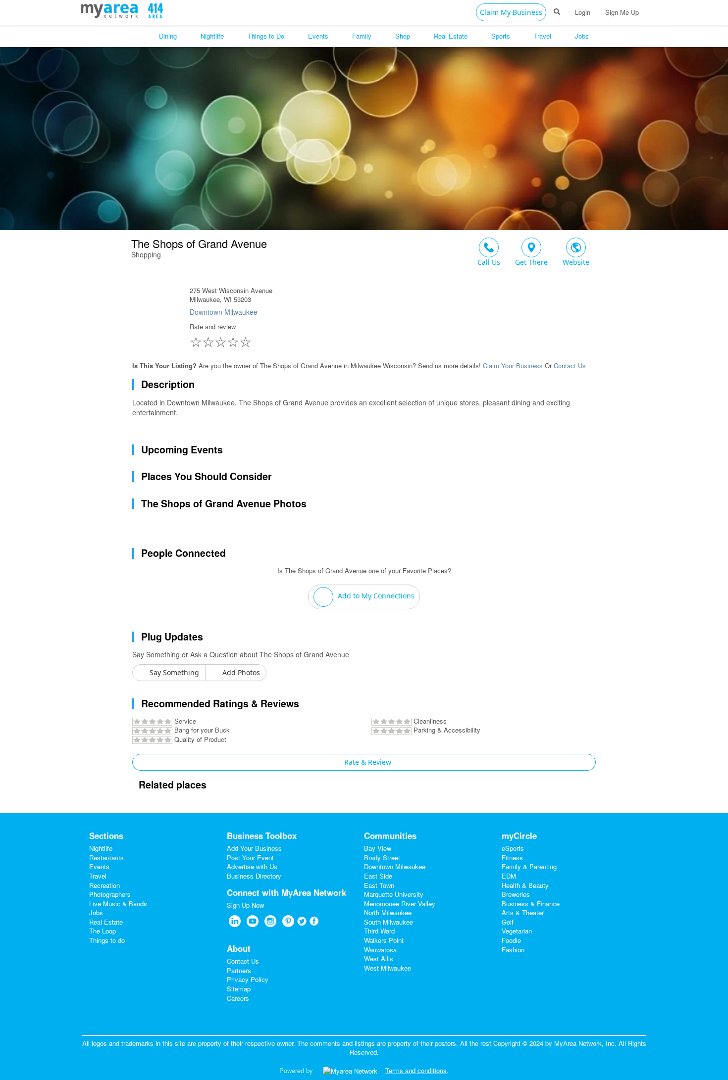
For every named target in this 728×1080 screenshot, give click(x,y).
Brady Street (382, 857)
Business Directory (254, 876)
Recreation (104, 885)
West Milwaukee (387, 968)
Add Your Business (254, 848)
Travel (97, 876)
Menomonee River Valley (399, 903)
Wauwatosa (380, 949)
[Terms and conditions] (350, 1070)
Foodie (511, 940)
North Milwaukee (388, 912)
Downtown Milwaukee (224, 312)
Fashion (513, 949)
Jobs (96, 912)
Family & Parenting (529, 866)
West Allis (378, 958)
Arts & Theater (523, 912)
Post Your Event (250, 857)
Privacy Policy (247, 979)
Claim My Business (511, 12)
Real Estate (106, 922)
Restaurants (106, 857)
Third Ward (379, 930)
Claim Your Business (513, 365)
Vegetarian (517, 930)
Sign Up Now (245, 905)
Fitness (512, 857)
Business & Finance (531, 903)
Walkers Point (384, 940)
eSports (513, 848)
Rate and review (221, 336)
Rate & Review (366, 762)
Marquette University (393, 894)
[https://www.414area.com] (112, 9)
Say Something (173, 672)
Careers (238, 998)
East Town (379, 885)
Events (99, 866)
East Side (378, 876)
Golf (508, 922)
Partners (239, 970)
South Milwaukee (388, 922)
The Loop (102, 930)
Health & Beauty (525, 885)
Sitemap (239, 988)
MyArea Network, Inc (584, 1043)
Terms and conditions (416, 1070)
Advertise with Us (252, 866)
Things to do (107, 940)
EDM (509, 876)
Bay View (377, 848)
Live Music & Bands (118, 903)
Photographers (110, 894)
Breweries (516, 894)
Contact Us (570, 365)
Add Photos (240, 672)
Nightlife (100, 848)
